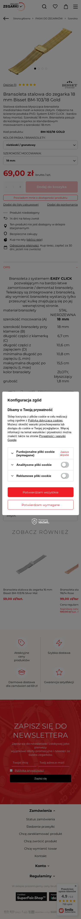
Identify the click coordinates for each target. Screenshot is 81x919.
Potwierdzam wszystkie (40, 492)
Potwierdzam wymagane (41, 505)
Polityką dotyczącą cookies (45, 420)
